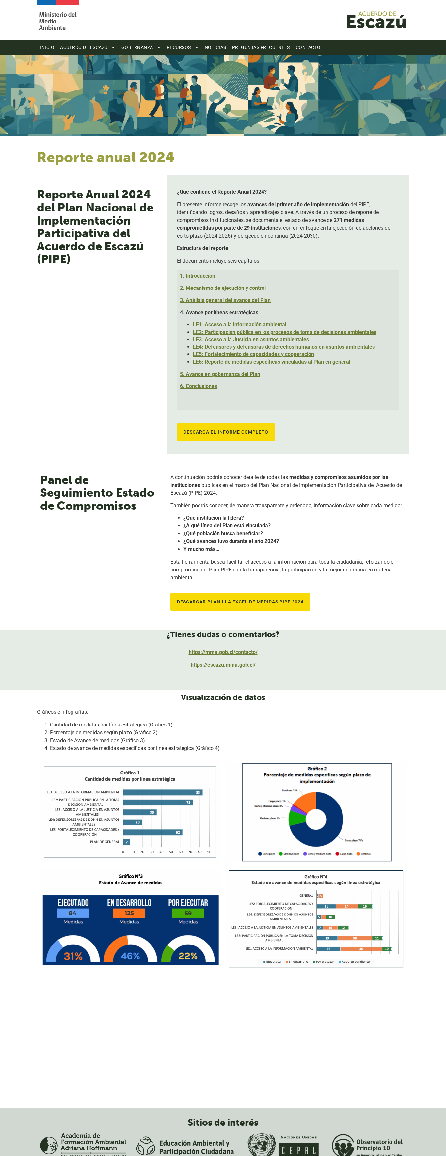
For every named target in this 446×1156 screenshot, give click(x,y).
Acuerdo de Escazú (84, 47)
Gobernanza (137, 47)
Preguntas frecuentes (261, 47)
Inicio (47, 47)
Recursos (179, 47)
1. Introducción (197, 276)
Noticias (215, 47)
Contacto (308, 47)
